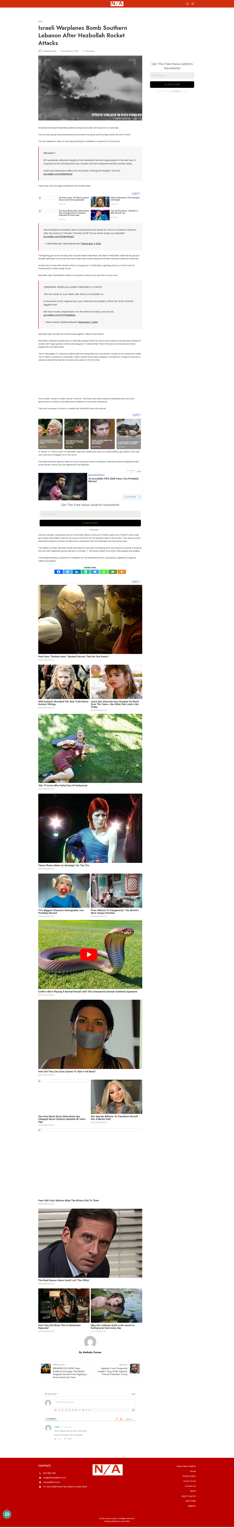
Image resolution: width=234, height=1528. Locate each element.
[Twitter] (67, 572)
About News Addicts (186, 1466)
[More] (121, 572)
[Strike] (66, 1410)
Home (193, 1471)
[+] (89, 1410)
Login (133, 1394)
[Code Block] (79, 1410)
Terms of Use (189, 1481)
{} (86, 1410)
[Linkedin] (76, 572)
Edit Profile (191, 1501)
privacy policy (94, 529)
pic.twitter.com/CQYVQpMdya (59, 315)
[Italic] (59, 1410)
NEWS (40, 21)
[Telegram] (94, 572)
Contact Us (190, 1486)
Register (192, 1506)
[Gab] (85, 572)
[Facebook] (58, 572)
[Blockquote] (76, 1410)
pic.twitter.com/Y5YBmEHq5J (59, 236)
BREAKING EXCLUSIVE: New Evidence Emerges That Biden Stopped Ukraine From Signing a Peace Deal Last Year (70, 1371)
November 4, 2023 (91, 243)
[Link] (83, 1410)
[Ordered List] (69, 1410)
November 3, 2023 (88, 322)
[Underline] (62, 1410)
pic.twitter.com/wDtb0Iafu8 (58, 174)
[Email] (112, 572)
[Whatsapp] (103, 572)
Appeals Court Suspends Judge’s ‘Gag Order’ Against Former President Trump (112, 1370)
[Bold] (55, 1410)
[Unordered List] (72, 1410)
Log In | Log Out (188, 1496)
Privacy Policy (189, 1476)
